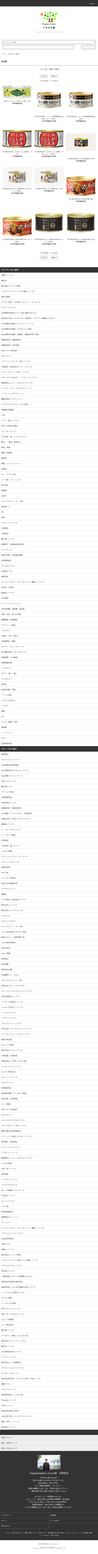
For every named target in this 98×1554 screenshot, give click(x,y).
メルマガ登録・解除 (86, 1532)
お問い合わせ (5, 1526)
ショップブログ (44, 1535)
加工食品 (10, 54)
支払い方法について (17, 1532)
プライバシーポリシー (72, 1532)
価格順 (51, 69)
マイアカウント (6, 1515)
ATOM (56, 1535)
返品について (42, 1532)
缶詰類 (17, 54)
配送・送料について (31, 1532)
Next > (54, 76)
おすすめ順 (43, 69)
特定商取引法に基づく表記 (56, 1532)
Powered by (36, 1548)
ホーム (4, 54)
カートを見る (54, 1520)
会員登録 (53, 1515)
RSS (52, 1535)
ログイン (4, 1520)
